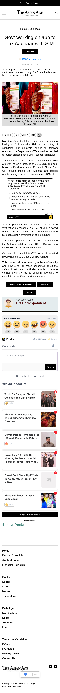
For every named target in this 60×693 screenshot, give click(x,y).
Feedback (8, 649)
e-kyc (29, 293)
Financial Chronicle (13, 565)
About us (7, 622)
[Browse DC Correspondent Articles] (8, 303)
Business (30, 51)
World (5, 586)
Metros (6, 591)
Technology (9, 596)
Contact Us (8, 658)
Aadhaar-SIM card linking (21, 284)
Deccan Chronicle (12, 555)
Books (6, 577)
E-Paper (7, 644)
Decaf (5, 618)
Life (4, 627)
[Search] (56, 13)
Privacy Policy (10, 653)
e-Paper (21, 3)
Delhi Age (8, 608)
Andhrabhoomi (11, 560)
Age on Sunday (33, 3)
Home (5, 550)
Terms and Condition (14, 639)
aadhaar (45, 284)
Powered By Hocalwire (11, 686)
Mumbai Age (9, 613)
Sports (6, 582)
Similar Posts (13, 525)
